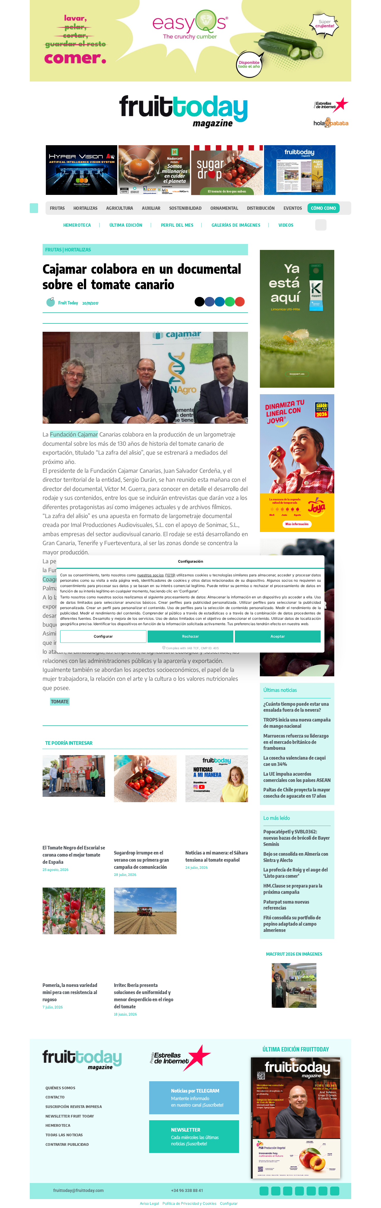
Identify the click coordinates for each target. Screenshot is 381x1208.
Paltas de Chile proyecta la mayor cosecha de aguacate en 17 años (296, 793)
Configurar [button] (229, 1203)
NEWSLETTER (185, 1130)
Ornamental (224, 208)
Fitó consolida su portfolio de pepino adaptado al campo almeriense (292, 924)
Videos (286, 225)
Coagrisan (55, 579)
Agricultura (119, 208)
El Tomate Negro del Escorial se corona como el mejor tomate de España (74, 855)
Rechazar (190, 636)
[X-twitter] (264, 1191)
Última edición (126, 225)
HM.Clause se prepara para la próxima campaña (292, 889)
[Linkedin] (299, 1191)
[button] (34, 208)
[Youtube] (311, 1191)
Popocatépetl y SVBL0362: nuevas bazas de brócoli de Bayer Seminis (296, 838)
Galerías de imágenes (236, 225)
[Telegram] (323, 1191)
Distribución (261, 208)
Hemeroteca (77, 225)
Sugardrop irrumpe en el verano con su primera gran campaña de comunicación (141, 860)
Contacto (55, 1097)
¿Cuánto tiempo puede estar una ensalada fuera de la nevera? (296, 707)
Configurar (103, 636)
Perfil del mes (177, 225)
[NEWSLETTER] (161, 1132)
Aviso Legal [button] (149, 1203)
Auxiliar (151, 208)
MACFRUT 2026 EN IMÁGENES (294, 954)
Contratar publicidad (67, 1144)
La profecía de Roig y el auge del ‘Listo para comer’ (295, 873)
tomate (60, 702)
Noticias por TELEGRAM (195, 1091)
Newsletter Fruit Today (70, 1116)
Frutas (57, 208)
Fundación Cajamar (74, 434)
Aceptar (278, 636)
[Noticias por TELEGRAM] (161, 1093)
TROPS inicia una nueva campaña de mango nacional (297, 723)
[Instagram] (275, 1191)
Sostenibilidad (185, 208)
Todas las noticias (64, 1134)
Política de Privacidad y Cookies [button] (189, 1203)
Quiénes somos (60, 1087)
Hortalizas (85, 208)
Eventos (293, 208)
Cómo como (323, 208)
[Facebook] (287, 1191)
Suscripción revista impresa (74, 1106)
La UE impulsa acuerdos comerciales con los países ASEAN (297, 777)
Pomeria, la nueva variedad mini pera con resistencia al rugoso (70, 992)
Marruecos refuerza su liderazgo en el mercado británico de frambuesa (296, 742)
